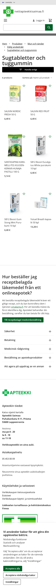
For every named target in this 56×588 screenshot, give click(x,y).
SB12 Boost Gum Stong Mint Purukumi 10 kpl (13, 222)
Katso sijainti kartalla (12, 412)
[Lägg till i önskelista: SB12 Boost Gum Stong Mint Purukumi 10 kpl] (24, 194)
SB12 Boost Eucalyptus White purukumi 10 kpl (40, 165)
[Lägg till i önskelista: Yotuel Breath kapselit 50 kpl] (50, 194)
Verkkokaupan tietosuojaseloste (18, 492)
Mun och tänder (36, 43)
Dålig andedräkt (15, 47)
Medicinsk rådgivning (16, 348)
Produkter (17, 43)
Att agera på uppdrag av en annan (24, 366)
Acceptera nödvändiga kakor (20, 575)
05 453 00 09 (8, 458)
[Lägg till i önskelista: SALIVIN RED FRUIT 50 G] (50, 86)
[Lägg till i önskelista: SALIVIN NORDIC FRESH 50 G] (24, 86)
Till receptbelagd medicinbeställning (22, 319)
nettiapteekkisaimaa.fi (29, 11)
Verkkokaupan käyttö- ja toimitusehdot (22, 498)
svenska (8, 2)
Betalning (9, 340)
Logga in (40, 20)
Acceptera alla (12, 568)
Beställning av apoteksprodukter (23, 357)
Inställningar (12, 581)
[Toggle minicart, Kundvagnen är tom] (50, 20)
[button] (28, 69)
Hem (4, 43)
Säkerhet (9, 331)
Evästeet (6, 495)
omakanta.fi (17, 306)
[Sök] (49, 27)
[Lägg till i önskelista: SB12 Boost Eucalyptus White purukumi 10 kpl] (50, 136)
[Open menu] (5, 20)
